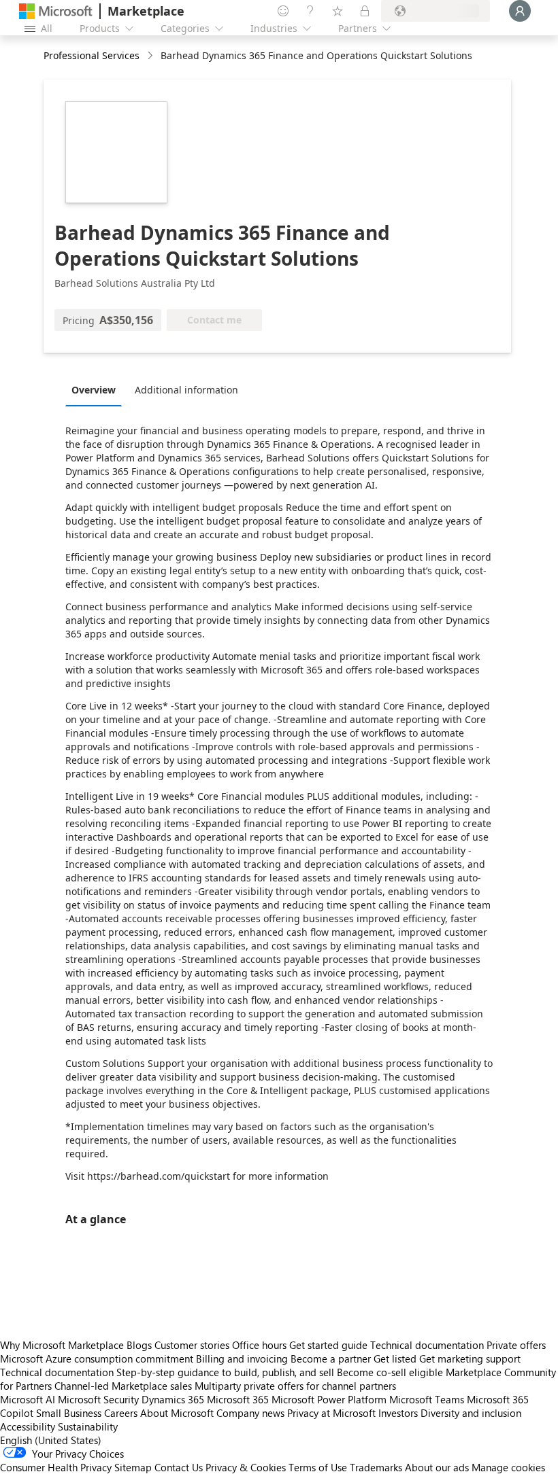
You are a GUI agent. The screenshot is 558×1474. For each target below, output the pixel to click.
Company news (250, 1413)
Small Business (68, 1413)
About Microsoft (177, 1413)
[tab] (97, 389)
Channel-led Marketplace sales (123, 1385)
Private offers (516, 1345)
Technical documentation (427, 1345)
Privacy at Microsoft (331, 1413)
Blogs (139, 1345)
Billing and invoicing (242, 1358)
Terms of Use (318, 1467)
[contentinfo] (151, 56)
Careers (120, 1413)
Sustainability (88, 1426)
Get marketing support (470, 1358)
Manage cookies (508, 1467)
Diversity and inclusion (471, 1413)
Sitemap (133, 1467)
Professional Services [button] (92, 55)
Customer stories (191, 1345)
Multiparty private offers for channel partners (295, 1385)
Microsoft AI (27, 1399)
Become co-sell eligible (390, 1372)
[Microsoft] (56, 11)
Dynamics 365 (173, 1399)
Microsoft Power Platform (329, 1399)
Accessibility (27, 1426)
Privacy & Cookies (246, 1467)
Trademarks (376, 1467)
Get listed (395, 1358)
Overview (93, 389)
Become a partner (331, 1358)
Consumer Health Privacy (56, 1467)
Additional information (186, 389)
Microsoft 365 (238, 1399)
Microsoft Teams (426, 1399)
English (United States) (50, 1440)
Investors (398, 1413)
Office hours (259, 1345)
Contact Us (178, 1467)
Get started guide (328, 1345)
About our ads (437, 1467)
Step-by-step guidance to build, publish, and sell (225, 1372)
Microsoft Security (98, 1399)
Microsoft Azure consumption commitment (98, 1358)
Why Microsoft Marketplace (62, 1345)
